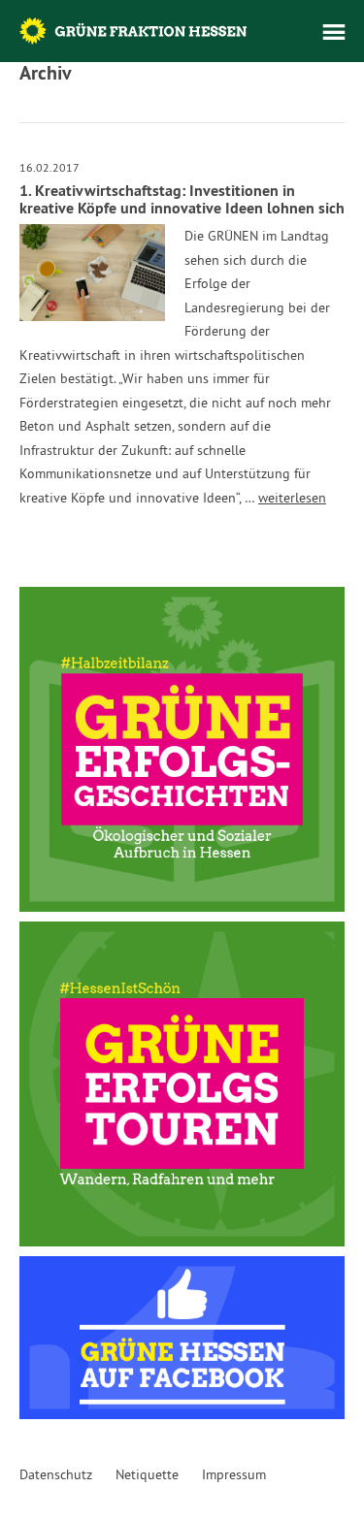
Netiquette (147, 1474)
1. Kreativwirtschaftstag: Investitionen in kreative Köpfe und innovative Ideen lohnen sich (182, 199)
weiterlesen (292, 497)
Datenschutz (55, 1474)
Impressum (234, 1474)
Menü (334, 32)
